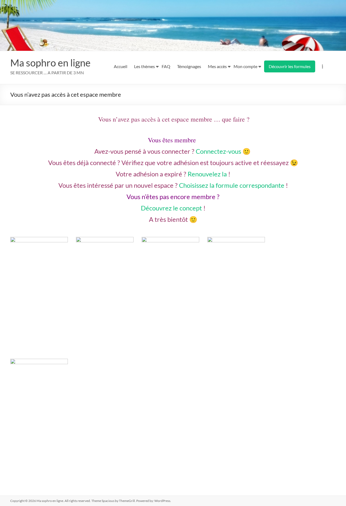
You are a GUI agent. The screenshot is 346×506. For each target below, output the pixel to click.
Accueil (120, 66)
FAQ (166, 66)
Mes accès (217, 66)
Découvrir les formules (290, 66)
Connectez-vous (218, 151)
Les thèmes (144, 66)
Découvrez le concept (171, 208)
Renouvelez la (207, 174)
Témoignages (189, 66)
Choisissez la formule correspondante (231, 185)
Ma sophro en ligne (50, 63)
